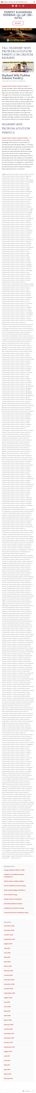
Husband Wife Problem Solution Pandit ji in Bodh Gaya (17, 297)
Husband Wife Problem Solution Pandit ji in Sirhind (16, 754)
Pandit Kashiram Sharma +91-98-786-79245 (18, 15)
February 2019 (8, 970)
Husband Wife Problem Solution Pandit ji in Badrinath (17, 224)
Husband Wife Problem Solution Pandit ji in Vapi (19, 833)
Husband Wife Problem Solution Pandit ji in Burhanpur (17, 303)
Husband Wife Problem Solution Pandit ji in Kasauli (16, 492)
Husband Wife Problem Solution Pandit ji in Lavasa (19, 536)
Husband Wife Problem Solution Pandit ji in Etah (15, 376)
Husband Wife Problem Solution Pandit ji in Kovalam (16, 523)
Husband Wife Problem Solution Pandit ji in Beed (15, 255)
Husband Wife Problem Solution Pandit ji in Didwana (16, 363)
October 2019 (8, 935)
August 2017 (8, 1051)
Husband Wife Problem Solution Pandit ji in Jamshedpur (17, 465)
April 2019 (7, 962)
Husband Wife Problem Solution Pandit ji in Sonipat (16, 763)
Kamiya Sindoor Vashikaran (13, 899)
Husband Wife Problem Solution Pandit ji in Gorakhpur (17, 399)
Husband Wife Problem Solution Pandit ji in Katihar (16, 494)
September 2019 (9, 939)
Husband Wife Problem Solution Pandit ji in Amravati (16, 199)
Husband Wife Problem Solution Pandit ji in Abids (19, 174)
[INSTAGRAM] (23, 6)
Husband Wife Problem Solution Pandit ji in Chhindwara (17, 320)
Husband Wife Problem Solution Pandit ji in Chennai (16, 316)
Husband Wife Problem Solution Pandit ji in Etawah (16, 378)
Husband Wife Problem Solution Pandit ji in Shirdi (20, 742)
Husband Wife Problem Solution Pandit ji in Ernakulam (17, 372)
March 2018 (8, 1020)
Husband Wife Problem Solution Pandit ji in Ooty (19, 627)
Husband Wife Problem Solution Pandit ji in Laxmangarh (17, 538)
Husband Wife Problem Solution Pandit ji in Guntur (19, 411)
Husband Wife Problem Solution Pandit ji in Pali (15, 634)
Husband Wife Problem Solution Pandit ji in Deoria (16, 353)
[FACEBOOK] (13, 6)
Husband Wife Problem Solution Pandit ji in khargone (17, 503)
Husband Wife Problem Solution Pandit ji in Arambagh (17, 212)
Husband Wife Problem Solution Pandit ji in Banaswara (17, 230)
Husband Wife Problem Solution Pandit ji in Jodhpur (16, 474)
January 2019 (8, 975)
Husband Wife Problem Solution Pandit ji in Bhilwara (16, 274)
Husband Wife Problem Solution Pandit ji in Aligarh (16, 189)
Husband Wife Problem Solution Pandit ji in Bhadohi (16, 261)
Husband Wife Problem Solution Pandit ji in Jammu (16, 463)
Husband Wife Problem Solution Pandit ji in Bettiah (16, 259)
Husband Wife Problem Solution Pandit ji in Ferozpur (16, 384)
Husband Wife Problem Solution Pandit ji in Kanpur (16, 482)
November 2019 (9, 930)
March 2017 (7, 1074)
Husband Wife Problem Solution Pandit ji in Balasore (16, 226)
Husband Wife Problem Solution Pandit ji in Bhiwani (16, 278)
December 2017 (9, 1033)
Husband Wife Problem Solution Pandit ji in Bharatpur (17, 266)
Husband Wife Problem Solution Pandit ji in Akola (15, 185)
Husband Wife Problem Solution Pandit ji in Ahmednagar (17, 182)
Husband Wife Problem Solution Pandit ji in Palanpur (16, 632)
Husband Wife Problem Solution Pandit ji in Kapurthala (17, 486)
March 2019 (8, 966)
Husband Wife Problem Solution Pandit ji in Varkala (16, 837)
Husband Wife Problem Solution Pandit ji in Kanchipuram (18, 478)
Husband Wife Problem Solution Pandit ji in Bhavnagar (17, 270)
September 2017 (9, 1047)
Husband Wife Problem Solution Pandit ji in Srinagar (16, 769)
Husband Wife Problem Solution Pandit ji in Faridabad (17, 382)
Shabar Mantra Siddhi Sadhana (14, 881)
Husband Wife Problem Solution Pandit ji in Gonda (16, 397)
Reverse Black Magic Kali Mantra (14, 890)
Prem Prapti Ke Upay (10, 894)
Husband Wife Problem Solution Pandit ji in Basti (15, 251)
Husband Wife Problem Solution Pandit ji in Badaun (16, 222)
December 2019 (9, 926)
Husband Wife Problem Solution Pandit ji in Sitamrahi (17, 758)
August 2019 (8, 944)
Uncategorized (21, 81)
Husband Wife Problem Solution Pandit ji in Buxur (15, 305)
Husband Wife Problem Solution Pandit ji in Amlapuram (17, 197)
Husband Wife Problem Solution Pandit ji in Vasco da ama (18, 838)
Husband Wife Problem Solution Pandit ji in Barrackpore (17, 247)
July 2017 (7, 1056)
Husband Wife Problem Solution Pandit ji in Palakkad (16, 630)
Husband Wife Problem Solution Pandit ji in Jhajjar (16, 469)
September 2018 (9, 993)
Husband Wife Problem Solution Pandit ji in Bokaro (16, 299)
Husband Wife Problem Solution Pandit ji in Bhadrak (16, 262)
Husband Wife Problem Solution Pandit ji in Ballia (15, 228)
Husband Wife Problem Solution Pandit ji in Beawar (16, 253)
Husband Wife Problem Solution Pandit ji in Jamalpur (16, 461)
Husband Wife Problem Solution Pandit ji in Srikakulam (17, 767)
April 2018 (7, 1015)
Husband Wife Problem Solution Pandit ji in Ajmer (15, 184)
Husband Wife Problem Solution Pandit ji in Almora (16, 193)
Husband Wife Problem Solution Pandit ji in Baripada (16, 243)
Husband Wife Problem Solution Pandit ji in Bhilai (15, 272)
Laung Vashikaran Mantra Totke (14, 870)
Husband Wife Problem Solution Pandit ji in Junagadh (16, 476)
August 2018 (8, 997)
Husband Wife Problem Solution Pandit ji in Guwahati (16, 415)
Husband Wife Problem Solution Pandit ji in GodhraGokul (17, 395)
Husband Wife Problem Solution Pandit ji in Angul (19, 209)
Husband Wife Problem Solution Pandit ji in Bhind (15, 276)
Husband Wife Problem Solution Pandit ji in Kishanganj (17, 505)
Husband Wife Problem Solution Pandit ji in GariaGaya (17, 392)
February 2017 (8, 1078)
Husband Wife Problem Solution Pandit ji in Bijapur (16, 288)
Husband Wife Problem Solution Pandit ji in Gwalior (16, 417)
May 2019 (7, 957)
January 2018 (8, 1029)
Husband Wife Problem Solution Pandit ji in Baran (16, 236)
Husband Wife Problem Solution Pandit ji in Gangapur (17, 388)
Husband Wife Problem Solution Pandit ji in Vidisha (16, 842)
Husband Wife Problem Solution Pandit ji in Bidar (19, 286)
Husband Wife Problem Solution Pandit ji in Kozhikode (17, 525)
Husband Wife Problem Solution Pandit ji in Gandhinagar (17, 386)
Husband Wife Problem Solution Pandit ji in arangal (16, 214)
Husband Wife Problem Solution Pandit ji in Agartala (16, 176)
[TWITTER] (20, 6)
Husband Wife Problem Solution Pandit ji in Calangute (17, 307)
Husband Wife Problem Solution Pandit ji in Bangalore (17, 232)
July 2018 (7, 1002)
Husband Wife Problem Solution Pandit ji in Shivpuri (16, 746)
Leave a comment (16, 858)
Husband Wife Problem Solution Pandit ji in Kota (19, 519)
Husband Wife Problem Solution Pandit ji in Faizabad (16, 380)
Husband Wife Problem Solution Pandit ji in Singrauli (16, 752)
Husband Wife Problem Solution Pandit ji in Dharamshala (18, 359)
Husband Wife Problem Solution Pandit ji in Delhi (18, 351)
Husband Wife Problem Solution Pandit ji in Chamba (16, 309)
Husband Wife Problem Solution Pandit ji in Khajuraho (17, 497)
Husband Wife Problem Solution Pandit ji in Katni (15, 496)
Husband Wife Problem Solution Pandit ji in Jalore (19, 459)
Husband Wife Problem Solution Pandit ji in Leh (15, 540)
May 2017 (7, 1065)
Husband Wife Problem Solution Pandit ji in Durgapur (16, 368)
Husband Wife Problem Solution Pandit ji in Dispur (16, 365)
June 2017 (7, 1060)
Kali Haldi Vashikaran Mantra (13, 903)
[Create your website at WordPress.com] (18, 2)
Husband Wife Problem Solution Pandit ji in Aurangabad (17, 218)
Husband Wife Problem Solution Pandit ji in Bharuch (16, 268)
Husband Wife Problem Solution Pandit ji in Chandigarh (17, 313)
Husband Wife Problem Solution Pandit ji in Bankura (16, 234)
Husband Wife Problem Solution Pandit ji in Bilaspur (16, 293)
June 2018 (7, 1006)
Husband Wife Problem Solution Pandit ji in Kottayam (17, 521)
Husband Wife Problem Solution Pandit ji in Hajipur (16, 421)
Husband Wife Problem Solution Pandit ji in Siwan (15, 759)
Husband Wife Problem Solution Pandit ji (16, 77)
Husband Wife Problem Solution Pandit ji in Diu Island (16, 367)
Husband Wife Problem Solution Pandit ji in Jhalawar (16, 471)
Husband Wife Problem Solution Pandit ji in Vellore (16, 840)
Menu (19, 23)
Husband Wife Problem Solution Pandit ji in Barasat (16, 237)
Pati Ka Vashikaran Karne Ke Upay (15, 885)
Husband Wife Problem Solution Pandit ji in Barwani (16, 249)
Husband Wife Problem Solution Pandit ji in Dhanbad (16, 357)
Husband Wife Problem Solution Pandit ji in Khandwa (16, 501)
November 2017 (9, 1038)
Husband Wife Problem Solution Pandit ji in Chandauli (17, 311)
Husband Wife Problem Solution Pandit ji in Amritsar (16, 203)
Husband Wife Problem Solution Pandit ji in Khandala (16, 499)
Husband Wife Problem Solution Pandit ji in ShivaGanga (17, 744)
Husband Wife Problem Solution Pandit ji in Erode (15, 374)
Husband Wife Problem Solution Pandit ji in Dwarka (16, 370)
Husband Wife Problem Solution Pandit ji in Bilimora (16, 295)
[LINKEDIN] (16, 6)
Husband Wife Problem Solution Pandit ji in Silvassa (16, 750)
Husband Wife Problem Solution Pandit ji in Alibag (16, 187)
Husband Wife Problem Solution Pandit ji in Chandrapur (17, 315)
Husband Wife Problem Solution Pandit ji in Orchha (16, 629)
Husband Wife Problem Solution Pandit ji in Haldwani (16, 424)
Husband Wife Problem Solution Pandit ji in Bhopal (16, 280)
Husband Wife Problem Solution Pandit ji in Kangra (16, 480)
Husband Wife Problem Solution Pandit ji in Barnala (16, 245)
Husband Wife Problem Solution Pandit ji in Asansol (16, 216)
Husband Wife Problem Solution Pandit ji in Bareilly (16, 241)
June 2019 (7, 953)
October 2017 (8, 1042)
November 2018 (9, 984)
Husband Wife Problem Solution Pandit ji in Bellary (16, 257)
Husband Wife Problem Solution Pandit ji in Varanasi (16, 835)
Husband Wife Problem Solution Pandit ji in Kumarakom (17, 526)
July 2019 (7, 948)
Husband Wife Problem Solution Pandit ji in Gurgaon (16, 413)
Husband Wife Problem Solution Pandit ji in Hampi (16, 426)
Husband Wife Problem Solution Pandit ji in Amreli (16, 201)
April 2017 (7, 1069)
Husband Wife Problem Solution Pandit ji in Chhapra (16, 318)
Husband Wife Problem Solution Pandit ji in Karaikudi (16, 488)
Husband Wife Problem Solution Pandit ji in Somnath (16, 761)
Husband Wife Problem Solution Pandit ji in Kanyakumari (18, 484)
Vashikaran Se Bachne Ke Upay (14, 908)
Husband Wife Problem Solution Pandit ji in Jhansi (16, 472)
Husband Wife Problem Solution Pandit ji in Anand (16, 205)
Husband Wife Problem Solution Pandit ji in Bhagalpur (17, 264)
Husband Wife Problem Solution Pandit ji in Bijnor (15, 289)
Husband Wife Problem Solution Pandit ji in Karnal (16, 490)
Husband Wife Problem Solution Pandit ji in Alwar (15, 195)
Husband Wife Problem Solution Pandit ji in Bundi (15, 301)
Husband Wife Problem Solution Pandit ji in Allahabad (17, 191)
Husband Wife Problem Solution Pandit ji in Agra (15, 178)
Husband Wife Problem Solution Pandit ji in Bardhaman (17, 239)
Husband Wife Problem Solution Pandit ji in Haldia (16, 422)
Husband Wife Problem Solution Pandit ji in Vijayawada (17, 844)
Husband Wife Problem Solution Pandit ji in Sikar (15, 748)
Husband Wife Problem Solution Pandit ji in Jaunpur (16, 467)
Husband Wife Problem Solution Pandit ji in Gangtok (16, 390)
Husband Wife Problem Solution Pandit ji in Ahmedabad (17, 180)
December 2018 (9, 979)
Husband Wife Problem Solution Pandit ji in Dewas (16, 355)
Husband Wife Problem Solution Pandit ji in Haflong (16, 419)
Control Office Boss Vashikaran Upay (16, 912)
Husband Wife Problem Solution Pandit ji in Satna (20, 731)
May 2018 (7, 1011)
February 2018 (8, 1024)
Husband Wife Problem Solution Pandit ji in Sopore (16, 765)
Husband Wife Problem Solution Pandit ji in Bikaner (16, 291)
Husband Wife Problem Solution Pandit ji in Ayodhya (16, 220)
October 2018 (8, 988)
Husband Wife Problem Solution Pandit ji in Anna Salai (17, 211)
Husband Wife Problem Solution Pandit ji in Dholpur (16, 361)
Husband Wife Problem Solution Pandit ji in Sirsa (15, 756)
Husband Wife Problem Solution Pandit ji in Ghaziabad (17, 393)
